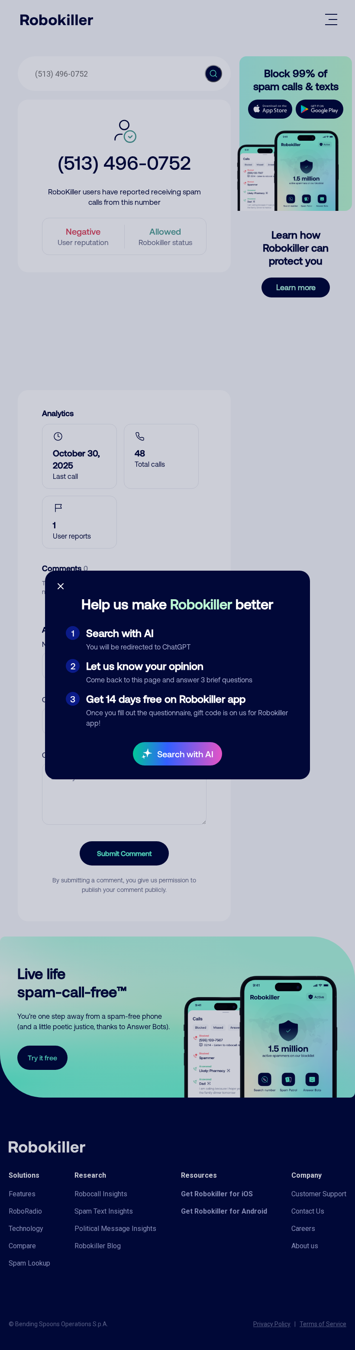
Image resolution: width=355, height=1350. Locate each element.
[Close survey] (60, 586)
